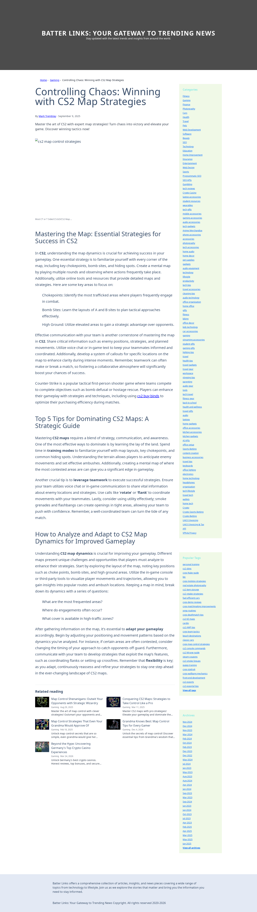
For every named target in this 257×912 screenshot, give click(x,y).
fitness (186, 314)
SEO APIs (187, 180)
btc (184, 577)
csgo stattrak (189, 669)
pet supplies (188, 259)
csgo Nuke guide (191, 572)
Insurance (187, 159)
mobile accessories (192, 213)
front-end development (194, 677)
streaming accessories (194, 339)
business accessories (193, 457)
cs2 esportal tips (191, 686)
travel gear (188, 369)
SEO (185, 142)
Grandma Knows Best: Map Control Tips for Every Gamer (146, 723)
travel (185, 356)
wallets (186, 499)
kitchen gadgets (190, 436)
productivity (188, 280)
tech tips (187, 285)
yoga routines (189, 610)
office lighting (189, 469)
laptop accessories (192, 196)
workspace (188, 373)
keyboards (188, 465)
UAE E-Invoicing (190, 520)
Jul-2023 (187, 818)
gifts (185, 310)
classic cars (188, 640)
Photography (189, 108)
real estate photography (194, 585)
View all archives (191, 847)
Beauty (186, 138)
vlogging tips (189, 377)
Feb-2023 (187, 747)
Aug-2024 (187, 780)
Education (187, 150)
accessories (188, 238)
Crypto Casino (189, 192)
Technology (188, 146)
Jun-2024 (187, 810)
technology (188, 272)
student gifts (189, 343)
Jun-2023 (187, 805)
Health (186, 117)
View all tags (189, 690)
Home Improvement (192, 154)
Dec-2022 (187, 755)
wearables (188, 205)
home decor (188, 255)
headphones (189, 482)
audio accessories (191, 222)
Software (187, 133)
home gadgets (190, 423)
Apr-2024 (187, 784)
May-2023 (187, 772)
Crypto (186, 507)
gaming (186, 335)
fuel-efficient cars (191, 598)
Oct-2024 (187, 742)
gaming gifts (189, 348)
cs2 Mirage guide (191, 652)
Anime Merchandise (192, 230)
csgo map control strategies (196, 644)
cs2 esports (188, 682)
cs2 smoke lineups (192, 661)
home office (188, 306)
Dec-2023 (187, 751)
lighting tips (188, 352)
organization (189, 486)
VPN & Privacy (189, 532)
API (184, 528)
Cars (185, 112)
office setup (188, 444)
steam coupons (190, 656)
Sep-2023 (187, 793)
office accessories (191, 427)
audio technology (191, 297)
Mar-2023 (187, 797)
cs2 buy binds (148, 396)
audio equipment (191, 268)
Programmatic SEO (192, 175)
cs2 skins (187, 568)
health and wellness (192, 406)
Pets (185, 125)
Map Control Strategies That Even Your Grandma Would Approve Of (76, 723)
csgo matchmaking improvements (199, 606)
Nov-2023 (187, 730)
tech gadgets (189, 226)
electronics (188, 474)
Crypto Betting (190, 516)
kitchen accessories (192, 432)
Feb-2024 (187, 738)
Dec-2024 (187, 726)
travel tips (187, 461)
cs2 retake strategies (193, 593)
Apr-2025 (187, 831)
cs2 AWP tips (189, 627)
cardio (186, 623)
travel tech (188, 495)
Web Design (188, 167)
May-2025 (187, 839)
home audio (188, 251)
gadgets (187, 264)
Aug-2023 (187, 776)
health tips (188, 360)
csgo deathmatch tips (193, 614)
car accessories (190, 331)
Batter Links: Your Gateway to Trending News (128, 33)
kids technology (190, 327)
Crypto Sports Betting (193, 511)
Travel (186, 121)
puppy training (190, 665)
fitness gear (188, 398)
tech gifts (187, 209)
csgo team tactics (191, 631)
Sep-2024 (187, 801)
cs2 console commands (194, 648)
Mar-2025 (187, 835)
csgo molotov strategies (194, 581)
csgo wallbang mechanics (195, 673)
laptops (186, 419)
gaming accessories (192, 217)
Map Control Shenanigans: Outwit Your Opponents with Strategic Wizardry (77, 701)
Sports (186, 171)
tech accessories (191, 247)
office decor (188, 322)
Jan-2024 (187, 789)
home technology (191, 478)
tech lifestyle (189, 490)
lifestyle (186, 276)
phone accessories (192, 234)
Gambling (187, 184)
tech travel (188, 394)
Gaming (54, 80)
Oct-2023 (187, 814)
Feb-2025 (187, 826)
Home (43, 80)
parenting (187, 381)
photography (189, 243)
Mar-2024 (187, 734)
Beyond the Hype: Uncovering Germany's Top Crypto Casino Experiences (71, 748)
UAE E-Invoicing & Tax (193, 524)
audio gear (188, 385)
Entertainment (190, 163)
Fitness (186, 96)
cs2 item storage (191, 589)
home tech (188, 503)
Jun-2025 (187, 843)
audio (185, 415)
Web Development (192, 129)
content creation (191, 453)
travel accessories (191, 289)
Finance (186, 104)
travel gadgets (190, 364)
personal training (191, 564)
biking (185, 318)
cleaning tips (189, 293)
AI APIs (186, 440)
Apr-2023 (187, 822)
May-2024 (187, 759)
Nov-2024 (187, 721)
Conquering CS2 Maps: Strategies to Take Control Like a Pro (146, 701)
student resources (191, 201)
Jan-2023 (187, 768)
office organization (192, 301)
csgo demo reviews (192, 602)
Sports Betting (190, 448)
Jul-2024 (187, 763)
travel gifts (188, 411)
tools (185, 390)
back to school (190, 402)
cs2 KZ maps (189, 619)
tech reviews (189, 188)
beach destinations (192, 635)
